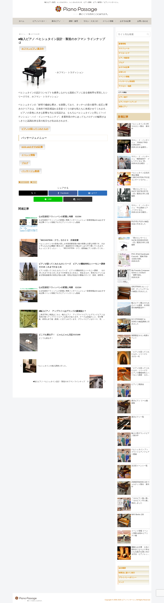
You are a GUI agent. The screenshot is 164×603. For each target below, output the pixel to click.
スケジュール (131, 48)
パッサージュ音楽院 (131, 81)
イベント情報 (128, 77)
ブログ (34, 182)
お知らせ (127, 72)
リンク (127, 582)
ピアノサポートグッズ (134, 102)
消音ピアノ (128, 106)
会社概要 (129, 568)
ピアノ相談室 (128, 58)
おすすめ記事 (25, 182)
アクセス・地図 (129, 86)
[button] (77, 199)
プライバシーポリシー (133, 577)
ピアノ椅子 (129, 97)
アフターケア (131, 53)
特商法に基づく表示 (134, 573)
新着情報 (127, 44)
